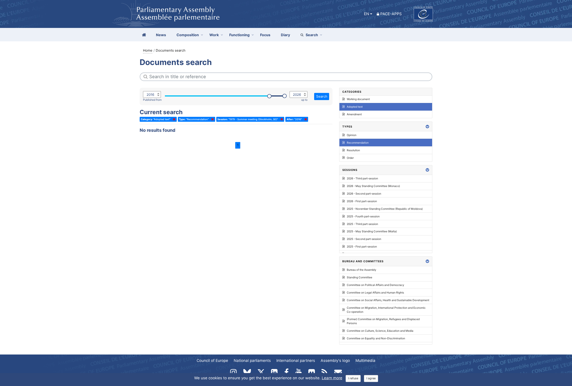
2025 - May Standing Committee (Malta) (372, 231)
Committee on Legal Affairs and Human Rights (375, 292)
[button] (427, 127)
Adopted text (355, 106)
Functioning (239, 35)
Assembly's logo (335, 360)
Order (350, 157)
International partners (295, 360)
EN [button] (366, 14)
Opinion (351, 135)
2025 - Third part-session (362, 224)
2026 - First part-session (362, 201)
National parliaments (252, 360)
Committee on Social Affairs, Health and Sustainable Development (388, 300)
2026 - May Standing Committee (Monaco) (373, 186)
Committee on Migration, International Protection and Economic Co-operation (386, 309)
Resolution (353, 150)
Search (312, 35)
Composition (188, 35)
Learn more (332, 378)
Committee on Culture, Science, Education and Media (380, 330)
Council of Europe (212, 360)
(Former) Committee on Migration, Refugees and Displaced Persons (383, 321)
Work (214, 35)
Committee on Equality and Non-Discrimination (376, 338)
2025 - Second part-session (364, 239)
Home (147, 50)
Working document (358, 99)
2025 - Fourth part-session (363, 216)
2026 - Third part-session (362, 178)
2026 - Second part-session (364, 193)
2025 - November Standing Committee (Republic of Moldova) (385, 208)
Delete (173, 119)
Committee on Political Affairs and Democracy (375, 285)
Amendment (354, 114)
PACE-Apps (391, 14)
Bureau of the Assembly (361, 269)
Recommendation (358, 142)
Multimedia (365, 360)
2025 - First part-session (362, 246)
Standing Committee (359, 277)
